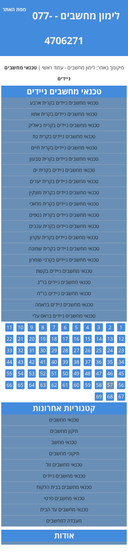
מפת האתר (14, 9)
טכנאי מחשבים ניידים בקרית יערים (64, 181)
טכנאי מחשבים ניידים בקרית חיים (64, 147)
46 (110, 373)
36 (99, 361)
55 (9, 373)
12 (121, 338)
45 (121, 373)
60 (76, 384)
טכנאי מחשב (64, 442)
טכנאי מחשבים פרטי (64, 498)
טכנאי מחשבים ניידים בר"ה (64, 293)
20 (31, 338)
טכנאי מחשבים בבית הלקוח (64, 487)
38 (76, 361)
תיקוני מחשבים (64, 453)
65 (20, 384)
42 (31, 361)
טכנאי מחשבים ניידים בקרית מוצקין (64, 192)
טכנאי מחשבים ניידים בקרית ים (64, 170)
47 (99, 373)
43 (20, 361)
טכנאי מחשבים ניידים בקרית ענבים (64, 226)
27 (76, 350)
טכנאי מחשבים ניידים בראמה (64, 304)
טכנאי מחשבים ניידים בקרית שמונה (64, 248)
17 (65, 338)
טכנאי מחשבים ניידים (64, 475)
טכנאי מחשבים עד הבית (64, 509)
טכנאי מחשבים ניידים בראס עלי (64, 315)
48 (87, 373)
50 (65, 373)
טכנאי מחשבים (64, 419)
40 (54, 361)
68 (110, 396)
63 (43, 384)
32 (20, 350)
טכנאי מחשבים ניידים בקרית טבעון (64, 158)
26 (87, 350)
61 (65, 384)
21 (20, 338)
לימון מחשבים (90, 15)
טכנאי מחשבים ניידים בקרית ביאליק (64, 125)
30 (43, 350)
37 (87, 361)
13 (110, 338)
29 (54, 350)
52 (43, 373)
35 (110, 361)
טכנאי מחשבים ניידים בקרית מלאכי (64, 203)
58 (99, 384)
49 (76, 373)
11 (9, 327)
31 (31, 350)
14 (99, 338)
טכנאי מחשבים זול (64, 464)
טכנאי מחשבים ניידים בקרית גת (64, 136)
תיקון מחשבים (64, 431)
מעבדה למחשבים (64, 520)
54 (20, 373)
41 (43, 361)
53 (31, 373)
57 (110, 384)
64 (31, 384)
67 (121, 396)
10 (20, 327)
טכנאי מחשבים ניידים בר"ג (64, 282)
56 (121, 384)
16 (76, 338)
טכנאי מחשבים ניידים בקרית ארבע (64, 102)
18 (54, 338)
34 (121, 361)
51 (54, 373)
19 (43, 338)
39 (65, 361)
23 (121, 350)
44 (9, 361)
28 (65, 350)
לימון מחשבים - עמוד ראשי (68, 67)
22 (9, 338)
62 (54, 384)
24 (110, 350)
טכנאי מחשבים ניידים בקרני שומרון (64, 259)
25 (99, 350)
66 (9, 384)
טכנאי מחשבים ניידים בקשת (64, 271)
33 (9, 350)
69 (99, 396)
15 (87, 338)
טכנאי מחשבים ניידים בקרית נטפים (64, 214)
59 (87, 384)
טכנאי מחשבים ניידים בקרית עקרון (64, 237)
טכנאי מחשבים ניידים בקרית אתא (64, 114)
